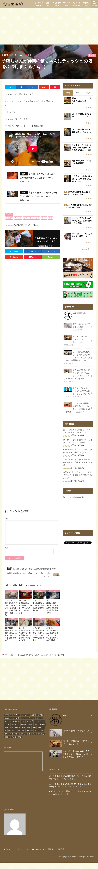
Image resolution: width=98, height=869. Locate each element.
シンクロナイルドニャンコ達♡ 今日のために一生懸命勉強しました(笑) (82, 147)
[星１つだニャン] (7, 225)
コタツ (19, 218)
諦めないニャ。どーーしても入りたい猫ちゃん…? (82, 100)
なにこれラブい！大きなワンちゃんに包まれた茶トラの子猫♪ (82, 220)
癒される (86, 4)
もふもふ (39, 718)
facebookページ (38, 849)
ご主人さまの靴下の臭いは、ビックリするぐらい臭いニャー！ (82, 178)
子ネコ (17, 727)
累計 (88, 93)
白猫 (41, 731)
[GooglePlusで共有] (44, 87)
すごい (23, 718)
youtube (16, 715)
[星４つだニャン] (11, 225)
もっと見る (86, 249)
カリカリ (16, 721)
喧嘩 (6, 727)
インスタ (8, 721)
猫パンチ (21, 731)
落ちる (22, 734)
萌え (16, 734)
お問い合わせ (9, 849)
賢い (34, 734)
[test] (15, 824)
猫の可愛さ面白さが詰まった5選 (81, 327)
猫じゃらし (12, 731)
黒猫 (19, 737)
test (79, 313)
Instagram (8, 715)
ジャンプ (30, 721)
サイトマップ (23, 849)
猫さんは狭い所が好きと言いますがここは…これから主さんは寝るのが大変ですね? (77, 376)
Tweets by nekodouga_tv (73, 497)
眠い (6, 734)
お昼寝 (33, 715)
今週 (68, 93)
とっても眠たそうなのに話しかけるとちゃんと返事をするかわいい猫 (77, 462)
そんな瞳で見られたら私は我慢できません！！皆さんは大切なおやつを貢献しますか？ (77, 357)
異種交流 (30, 731)
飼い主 (13, 737)
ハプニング (76, 4)
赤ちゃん (41, 734)
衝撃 (28, 734)
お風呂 (40, 715)
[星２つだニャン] (8, 225)
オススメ (66, 4)
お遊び (10, 218)
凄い (36, 724)
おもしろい (57, 4)
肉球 (11, 734)
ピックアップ (39, 721)
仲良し (30, 724)
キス (22, 721)
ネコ (44, 218)
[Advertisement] (49, 26)
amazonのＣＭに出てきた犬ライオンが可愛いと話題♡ (78, 206)
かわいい (8, 718)
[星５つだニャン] (13, 225)
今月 (78, 93)
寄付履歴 (60, 849)
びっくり (31, 718)
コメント (8, 519)
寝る (28, 727)
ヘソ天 (7, 724)
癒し (36, 731)
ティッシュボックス (32, 218)
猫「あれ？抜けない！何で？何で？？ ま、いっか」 (77, 340)
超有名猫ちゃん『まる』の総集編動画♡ (82, 162)
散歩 (39, 727)
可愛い (47, 4)
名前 (7, 548)
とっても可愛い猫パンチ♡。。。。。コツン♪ (82, 115)
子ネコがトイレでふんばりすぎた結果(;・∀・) (82, 235)
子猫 (23, 727)
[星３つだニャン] (10, 225)
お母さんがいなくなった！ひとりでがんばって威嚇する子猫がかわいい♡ (77, 475)
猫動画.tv (75, 857)
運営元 (50, 849)
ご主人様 (16, 718)
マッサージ (15, 724)
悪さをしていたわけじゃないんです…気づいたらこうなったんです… (77, 392)
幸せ (34, 727)
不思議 (23, 724)
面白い (7, 737)
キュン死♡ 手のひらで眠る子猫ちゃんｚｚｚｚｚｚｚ (82, 132)
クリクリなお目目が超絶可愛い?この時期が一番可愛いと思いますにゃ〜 (77, 407)
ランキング (39, 4)
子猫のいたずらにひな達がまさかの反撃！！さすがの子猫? (77, 193)
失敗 (11, 727)
